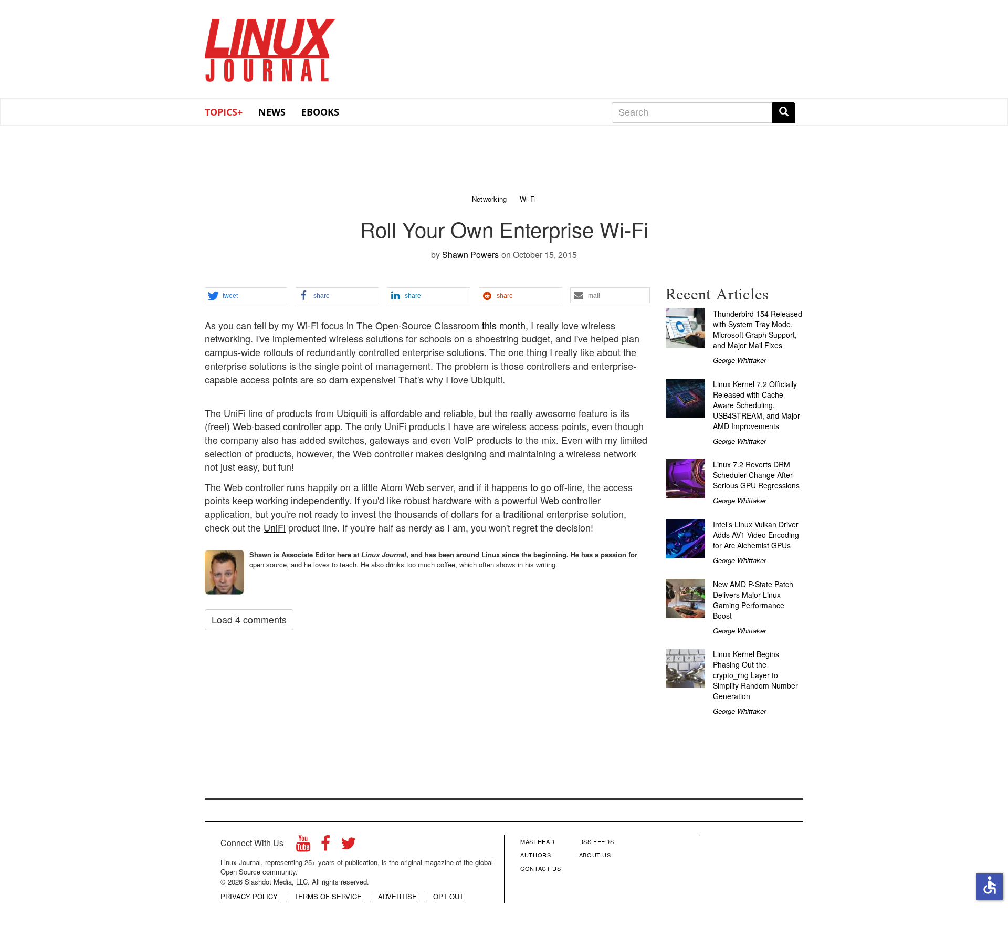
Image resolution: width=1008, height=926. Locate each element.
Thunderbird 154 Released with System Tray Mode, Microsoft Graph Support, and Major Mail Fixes (757, 329)
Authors (535, 854)
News (272, 112)
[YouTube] (303, 846)
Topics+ (224, 112)
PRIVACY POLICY (249, 896)
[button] (246, 296)
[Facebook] (325, 846)
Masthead (537, 841)
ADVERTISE (397, 896)
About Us (595, 854)
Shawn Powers (470, 254)
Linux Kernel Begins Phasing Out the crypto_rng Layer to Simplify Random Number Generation (755, 675)
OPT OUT (448, 896)
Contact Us (540, 868)
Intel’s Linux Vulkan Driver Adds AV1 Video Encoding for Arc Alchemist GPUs (756, 534)
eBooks (320, 112)
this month (504, 325)
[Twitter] (348, 846)
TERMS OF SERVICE (328, 896)
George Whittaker (739, 360)
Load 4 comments (249, 619)
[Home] (270, 46)
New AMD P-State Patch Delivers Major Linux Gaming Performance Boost (753, 600)
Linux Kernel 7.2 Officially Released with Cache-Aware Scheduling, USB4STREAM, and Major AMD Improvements (756, 405)
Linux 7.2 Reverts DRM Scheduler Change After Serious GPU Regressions (756, 475)
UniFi (275, 527)
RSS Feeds (596, 841)
